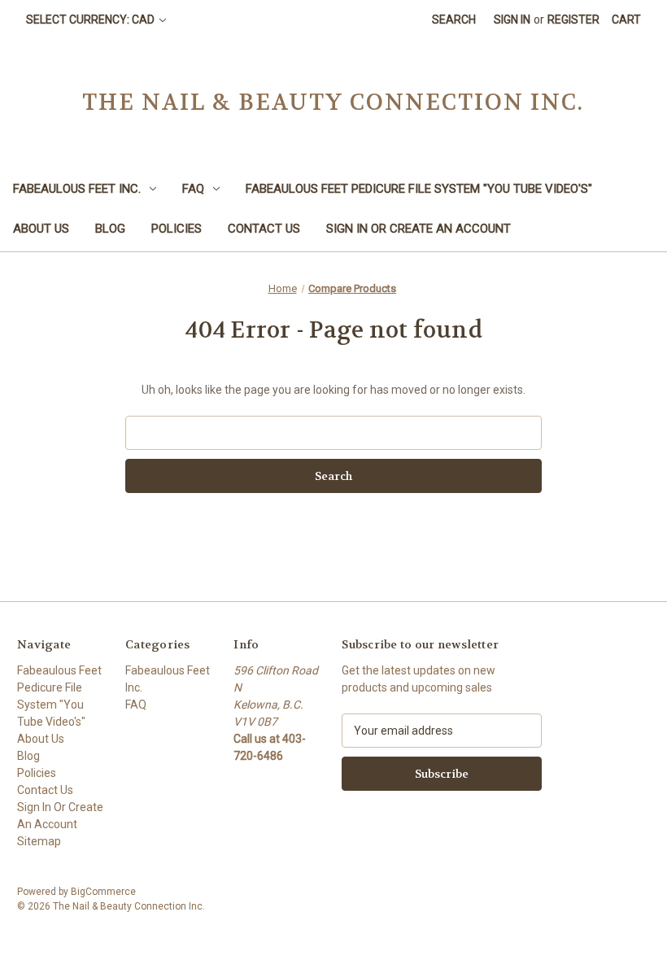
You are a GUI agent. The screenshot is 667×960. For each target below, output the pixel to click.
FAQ (193, 188)
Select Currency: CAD (91, 19)
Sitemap (39, 841)
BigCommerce (103, 891)
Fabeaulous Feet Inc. (77, 188)
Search (454, 19)
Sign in (512, 19)
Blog (110, 228)
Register (573, 19)
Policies (176, 228)
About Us (41, 228)
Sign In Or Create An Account (418, 228)
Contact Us (264, 228)
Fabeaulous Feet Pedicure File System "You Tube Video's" (419, 188)
